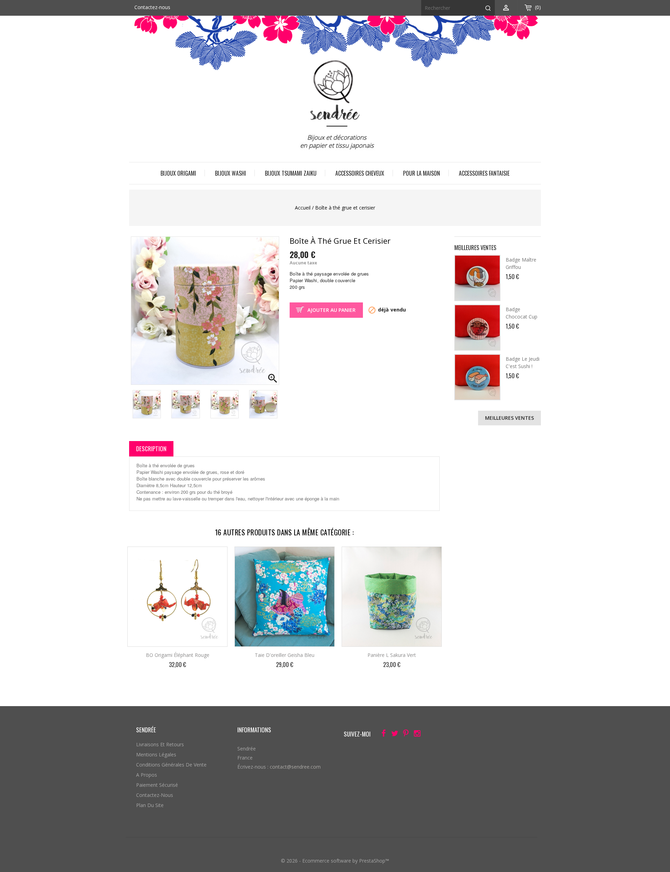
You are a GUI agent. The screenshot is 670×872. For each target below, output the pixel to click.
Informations (254, 729)
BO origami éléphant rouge (177, 655)
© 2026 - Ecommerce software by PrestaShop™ (335, 860)
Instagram (415, 734)
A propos (146, 774)
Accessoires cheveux (359, 173)
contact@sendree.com (295, 766)
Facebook (382, 734)
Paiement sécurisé (157, 785)
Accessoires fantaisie (484, 173)
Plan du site (150, 805)
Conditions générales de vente (171, 764)
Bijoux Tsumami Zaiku (291, 173)
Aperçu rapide (216, 556)
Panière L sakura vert (391, 655)
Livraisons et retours (160, 744)
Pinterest (404, 734)
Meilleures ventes (509, 418)
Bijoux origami (178, 173)
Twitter (393, 734)
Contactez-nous (152, 7)
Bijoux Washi (230, 173)
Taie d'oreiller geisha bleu (284, 655)
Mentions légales (156, 754)
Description (151, 448)
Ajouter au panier (331, 310)
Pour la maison (421, 173)
